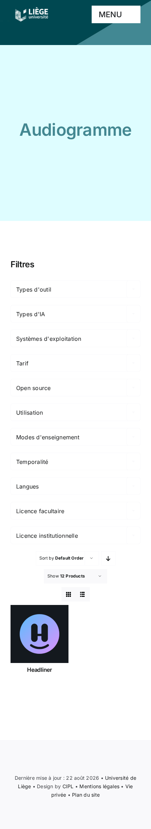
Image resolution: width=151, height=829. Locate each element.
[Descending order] (108, 558)
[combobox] (75, 289)
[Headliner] (39, 634)
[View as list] (83, 594)
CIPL (68, 786)
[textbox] (75, 289)
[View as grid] (69, 594)
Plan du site (86, 795)
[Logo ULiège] (32, 7)
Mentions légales (99, 786)
